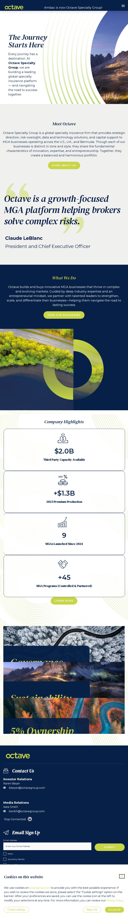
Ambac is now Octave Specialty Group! (73, 7)
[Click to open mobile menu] (123, 6)
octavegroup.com (39, 887)
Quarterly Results (16, 859)
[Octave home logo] (14, 10)
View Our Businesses (64, 314)
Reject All (92, 909)
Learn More (64, 600)
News (10, 853)
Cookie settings (16, 909)
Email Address (10, 840)
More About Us (64, 165)
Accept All (114, 909)
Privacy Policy (115, 900)
